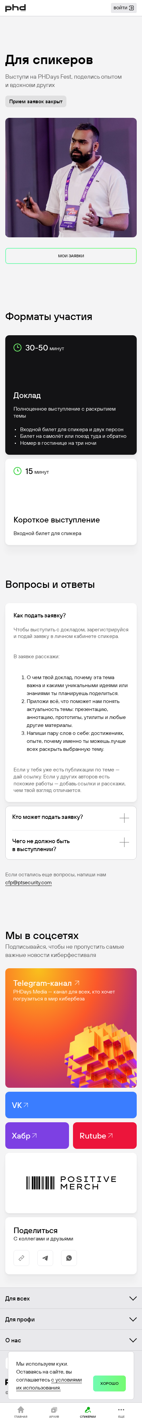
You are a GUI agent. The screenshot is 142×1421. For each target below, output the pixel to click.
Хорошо (109, 1383)
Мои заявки (71, 255)
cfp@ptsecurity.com (28, 882)
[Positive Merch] (71, 1183)
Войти (120, 7)
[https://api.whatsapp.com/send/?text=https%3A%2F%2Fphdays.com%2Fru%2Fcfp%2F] (69, 1258)
